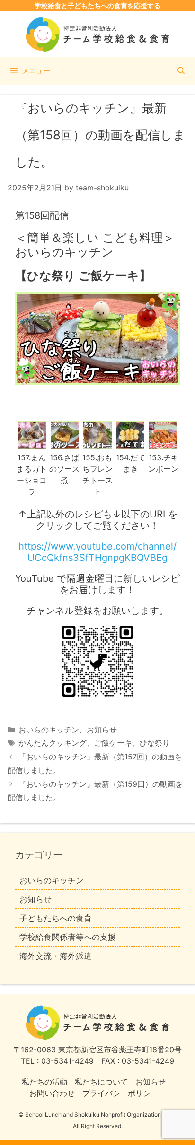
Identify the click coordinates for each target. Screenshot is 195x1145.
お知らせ (102, 729)
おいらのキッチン (48, 729)
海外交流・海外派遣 (55, 956)
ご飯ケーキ (113, 743)
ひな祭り (155, 743)
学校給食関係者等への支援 (67, 937)
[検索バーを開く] (181, 71)
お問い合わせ (52, 1093)
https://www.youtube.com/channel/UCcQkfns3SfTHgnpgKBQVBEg (97, 552)
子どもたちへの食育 (55, 918)
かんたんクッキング (52, 743)
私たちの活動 (44, 1081)
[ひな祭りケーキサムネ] (97, 338)
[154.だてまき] (130, 443)
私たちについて (101, 1081)
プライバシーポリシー (120, 1093)
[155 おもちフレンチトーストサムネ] (97, 443)
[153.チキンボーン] (163, 443)
